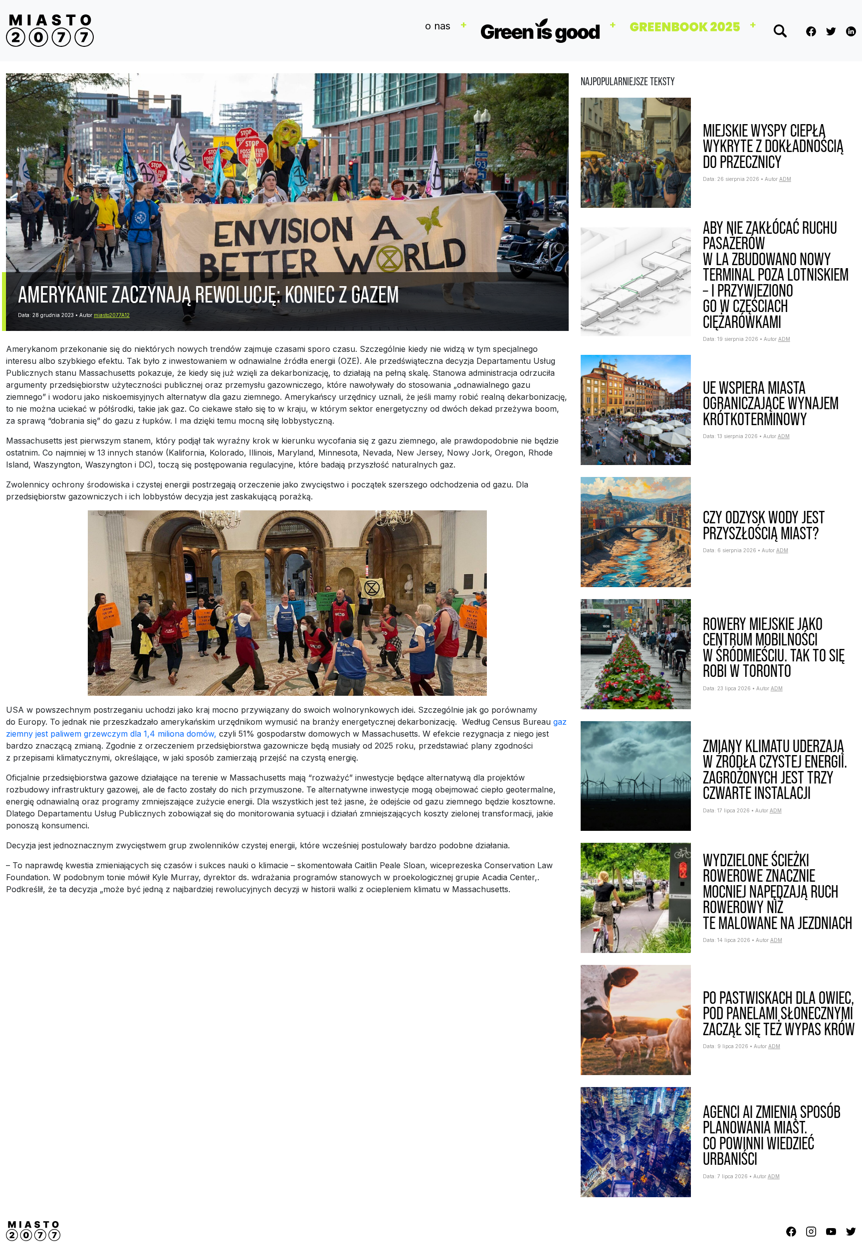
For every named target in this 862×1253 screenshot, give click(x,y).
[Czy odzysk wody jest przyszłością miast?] (636, 531)
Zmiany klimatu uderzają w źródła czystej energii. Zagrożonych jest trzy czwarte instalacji (775, 769)
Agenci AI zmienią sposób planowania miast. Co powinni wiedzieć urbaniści (772, 1135)
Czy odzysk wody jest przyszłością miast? (764, 525)
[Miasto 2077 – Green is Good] (50, 30)
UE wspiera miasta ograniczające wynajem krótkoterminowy (771, 403)
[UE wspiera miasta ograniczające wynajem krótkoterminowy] (636, 409)
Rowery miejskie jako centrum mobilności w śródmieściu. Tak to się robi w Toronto (774, 647)
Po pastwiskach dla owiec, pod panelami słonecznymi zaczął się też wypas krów (779, 1013)
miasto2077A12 (112, 315)
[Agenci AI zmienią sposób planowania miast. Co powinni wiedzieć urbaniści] (636, 1141)
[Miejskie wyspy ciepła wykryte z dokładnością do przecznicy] (636, 152)
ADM (785, 179)
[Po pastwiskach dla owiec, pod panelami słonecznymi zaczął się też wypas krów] (636, 1019)
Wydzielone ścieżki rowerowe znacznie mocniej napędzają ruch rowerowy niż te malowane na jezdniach (778, 891)
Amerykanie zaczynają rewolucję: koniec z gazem (208, 294)
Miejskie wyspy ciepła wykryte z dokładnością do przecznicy (773, 146)
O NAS (437, 26)
